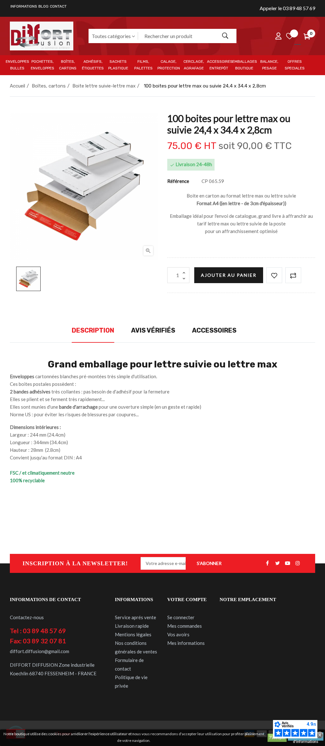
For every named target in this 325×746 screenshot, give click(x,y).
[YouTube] (287, 563)
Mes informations (186, 643)
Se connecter (181, 617)
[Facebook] (267, 563)
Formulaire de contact (129, 664)
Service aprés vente (135, 617)
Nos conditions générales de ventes (136, 647)
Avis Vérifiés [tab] (153, 330)
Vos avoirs (178, 634)
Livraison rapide (132, 626)
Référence (178, 181)
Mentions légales (133, 634)
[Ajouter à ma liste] (274, 275)
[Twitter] (277, 563)
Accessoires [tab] (214, 330)
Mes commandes (184, 626)
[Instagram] (297, 563)
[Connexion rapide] (278, 36)
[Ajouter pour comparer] (293, 275)
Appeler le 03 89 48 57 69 (287, 8)
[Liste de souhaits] (289, 36)
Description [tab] (93, 330)
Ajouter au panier (228, 275)
